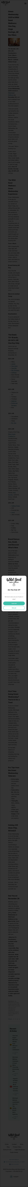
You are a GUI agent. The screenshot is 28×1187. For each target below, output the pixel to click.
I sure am (14, 603)
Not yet (14, 608)
